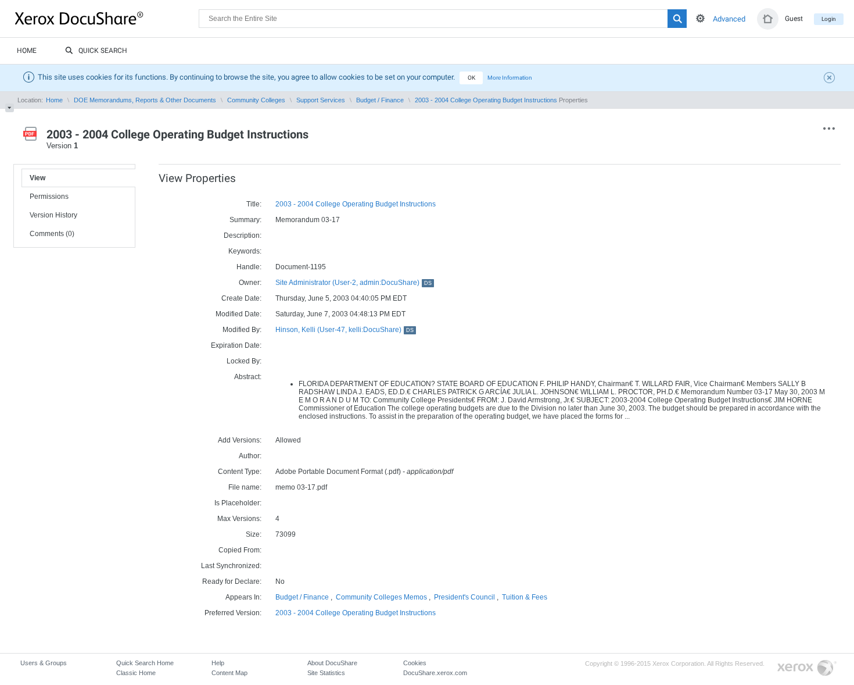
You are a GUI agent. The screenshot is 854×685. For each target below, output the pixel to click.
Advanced (729, 19)
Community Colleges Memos (381, 597)
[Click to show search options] (700, 18)
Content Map (229, 672)
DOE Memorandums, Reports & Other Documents (145, 100)
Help (217, 662)
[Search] (677, 18)
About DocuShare (332, 662)
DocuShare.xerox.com (435, 672)
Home (27, 51)
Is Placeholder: (237, 503)
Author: (250, 456)
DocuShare (107, 18)
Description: (242, 235)
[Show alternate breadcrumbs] (9, 108)
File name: (244, 487)
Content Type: (239, 472)
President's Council (464, 597)
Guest (794, 19)
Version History (53, 215)
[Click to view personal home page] (767, 19)
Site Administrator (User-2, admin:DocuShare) (353, 283)
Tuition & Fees (524, 597)
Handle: (248, 267)
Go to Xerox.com (807, 668)
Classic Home (136, 672)
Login (828, 19)
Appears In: (243, 597)
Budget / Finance (380, 100)
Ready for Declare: (231, 581)
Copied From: (239, 550)
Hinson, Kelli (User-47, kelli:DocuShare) (344, 330)
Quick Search (102, 51)
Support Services (320, 100)
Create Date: (241, 298)
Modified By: (242, 330)
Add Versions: (239, 440)
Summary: (245, 220)
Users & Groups (43, 662)
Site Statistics (326, 672)
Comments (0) (52, 234)
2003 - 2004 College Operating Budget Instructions (486, 100)
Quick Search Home (145, 662)
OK (471, 77)
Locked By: (244, 361)
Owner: (250, 283)
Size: (253, 534)
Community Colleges (256, 100)
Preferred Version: (232, 613)
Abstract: (247, 377)
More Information (509, 77)
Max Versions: (239, 519)
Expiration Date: (236, 345)
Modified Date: (238, 314)
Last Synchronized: (231, 566)
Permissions (49, 196)
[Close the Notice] (831, 79)
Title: (253, 204)
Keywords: (244, 251)
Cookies (414, 662)
